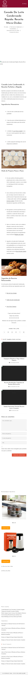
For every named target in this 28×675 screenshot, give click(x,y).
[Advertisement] (14, 47)
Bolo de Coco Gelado (12, 293)
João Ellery (22, 673)
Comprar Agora (6, 528)
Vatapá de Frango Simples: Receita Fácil (14, 637)
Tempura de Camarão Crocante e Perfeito (10, 611)
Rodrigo (3, 640)
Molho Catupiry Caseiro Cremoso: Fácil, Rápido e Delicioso (13, 613)
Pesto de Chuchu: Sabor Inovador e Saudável (15, 640)
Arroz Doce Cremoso (11, 306)
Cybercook (19, 27)
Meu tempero (4, 623)
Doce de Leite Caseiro (21, 251)
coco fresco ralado (17, 131)
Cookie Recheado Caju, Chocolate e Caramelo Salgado (12, 609)
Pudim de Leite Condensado (13, 300)
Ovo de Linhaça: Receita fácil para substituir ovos (11, 614)
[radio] (10, 318)
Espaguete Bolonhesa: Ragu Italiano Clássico (14, 359)
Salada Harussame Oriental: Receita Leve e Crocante (14, 407)
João (7, 27)
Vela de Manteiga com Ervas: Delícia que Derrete (11, 616)
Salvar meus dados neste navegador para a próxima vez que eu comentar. (13, 449)
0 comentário (13, 28)
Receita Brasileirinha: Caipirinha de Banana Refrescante (14, 383)
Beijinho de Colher (19, 234)
